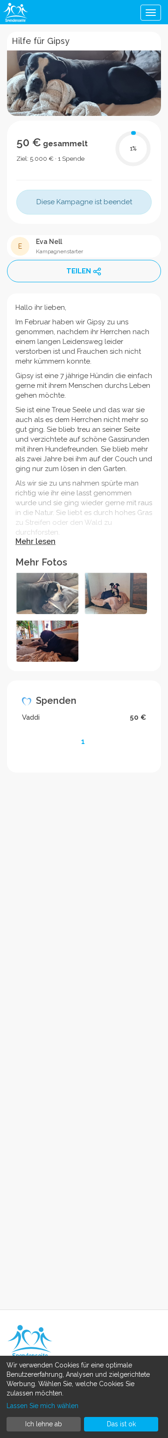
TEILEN (78, 271)
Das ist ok (121, 1424)
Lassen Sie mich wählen (42, 1405)
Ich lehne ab (43, 1424)
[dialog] (84, 1397)
